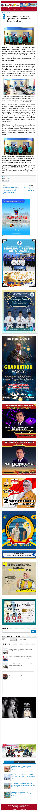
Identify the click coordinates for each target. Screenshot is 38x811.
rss (35, 2)
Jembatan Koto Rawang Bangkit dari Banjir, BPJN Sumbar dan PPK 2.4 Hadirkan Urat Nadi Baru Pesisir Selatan (23, 785)
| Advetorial (32, 9)
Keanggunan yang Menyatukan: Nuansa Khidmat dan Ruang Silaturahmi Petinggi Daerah (21, 768)
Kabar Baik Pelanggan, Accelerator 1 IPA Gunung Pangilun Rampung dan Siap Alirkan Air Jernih (22, 794)
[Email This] (3, 181)
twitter (28, 2)
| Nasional (15, 9)
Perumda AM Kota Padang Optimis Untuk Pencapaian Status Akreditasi (18, 18)
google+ (33, 2)
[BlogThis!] (5, 181)
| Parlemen (23, 9)
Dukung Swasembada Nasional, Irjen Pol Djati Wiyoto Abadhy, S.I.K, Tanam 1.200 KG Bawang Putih (23, 776)
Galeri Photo (30, 762)
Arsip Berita (19, 762)
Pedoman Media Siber (19, 806)
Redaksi (19, 808)
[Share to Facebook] (8, 181)
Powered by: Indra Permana (19, 809)
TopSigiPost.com (11, 805)
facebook (31, 2)
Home (8, 9)
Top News (8, 762)
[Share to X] (6, 181)
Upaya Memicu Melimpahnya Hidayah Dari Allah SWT (21, 675)
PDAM (7, 178)
